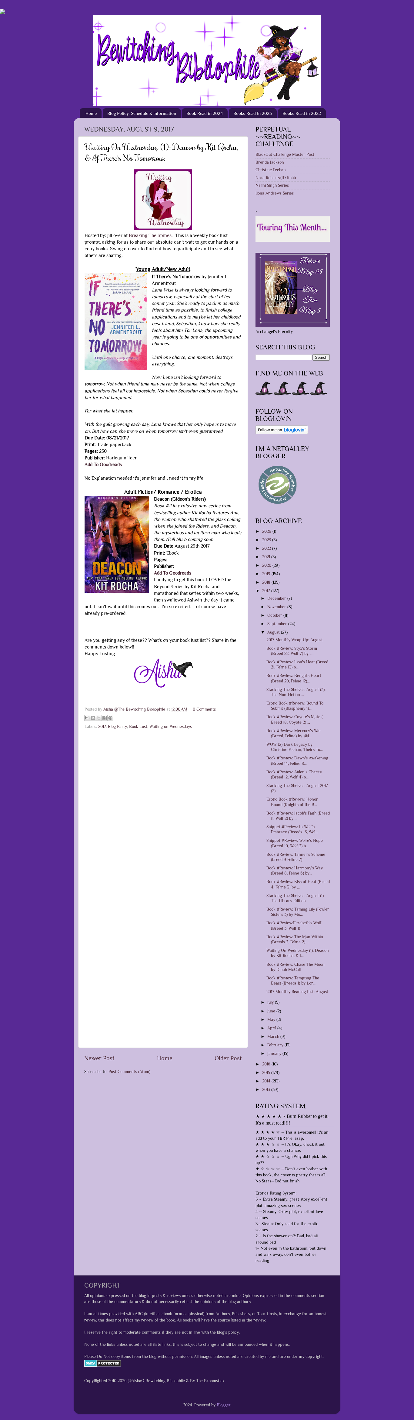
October (275, 615)
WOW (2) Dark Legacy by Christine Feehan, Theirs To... (294, 747)
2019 (267, 573)
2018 (267, 582)
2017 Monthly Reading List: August (297, 991)
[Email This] (87, 718)
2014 (267, 1080)
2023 (267, 539)
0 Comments (204, 709)
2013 (266, 1089)
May (271, 1019)
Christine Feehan (270, 169)
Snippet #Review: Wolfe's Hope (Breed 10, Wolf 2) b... (294, 843)
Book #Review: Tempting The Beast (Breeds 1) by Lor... (292, 980)
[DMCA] (102, 1365)
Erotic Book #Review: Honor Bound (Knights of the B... (292, 802)
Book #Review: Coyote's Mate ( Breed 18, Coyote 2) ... (294, 719)
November (277, 606)
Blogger (223, 1404)
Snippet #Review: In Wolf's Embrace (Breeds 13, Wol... (292, 829)
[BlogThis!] (93, 718)
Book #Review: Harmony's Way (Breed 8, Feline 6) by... (294, 870)
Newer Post (99, 1058)
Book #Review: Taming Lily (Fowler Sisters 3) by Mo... (297, 912)
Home (91, 113)
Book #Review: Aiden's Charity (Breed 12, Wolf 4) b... (294, 774)
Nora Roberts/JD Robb (275, 177)
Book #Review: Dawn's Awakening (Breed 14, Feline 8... (297, 760)
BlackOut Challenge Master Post (284, 154)
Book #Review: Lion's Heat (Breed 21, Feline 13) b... (297, 664)
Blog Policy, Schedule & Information (141, 113)
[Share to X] (99, 718)
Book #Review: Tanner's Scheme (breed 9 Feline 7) (295, 857)
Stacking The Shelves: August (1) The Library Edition (295, 898)
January (274, 1053)
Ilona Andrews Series (274, 193)
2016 (267, 1064)
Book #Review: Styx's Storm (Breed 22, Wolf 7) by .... (291, 651)
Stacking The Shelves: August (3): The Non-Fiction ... (296, 692)
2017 (102, 726)
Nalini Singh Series (272, 185)
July (271, 1002)
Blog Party (117, 726)
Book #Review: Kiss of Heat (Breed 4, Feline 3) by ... (298, 884)
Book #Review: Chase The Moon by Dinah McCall (295, 967)
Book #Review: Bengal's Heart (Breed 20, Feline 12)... (293, 678)
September (277, 623)
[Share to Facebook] (105, 718)
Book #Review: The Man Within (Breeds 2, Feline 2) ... (294, 939)
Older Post (228, 1058)
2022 (267, 548)
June (271, 1010)
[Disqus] (163, 809)
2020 (267, 565)
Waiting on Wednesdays (170, 726)
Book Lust (138, 726)
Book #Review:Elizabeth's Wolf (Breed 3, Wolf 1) (293, 925)
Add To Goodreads (103, 464)
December (277, 598)
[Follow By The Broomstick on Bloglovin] (281, 432)
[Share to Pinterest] (110, 718)
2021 (266, 556)
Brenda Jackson (269, 162)
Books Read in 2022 (301, 113)
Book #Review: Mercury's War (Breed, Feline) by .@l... (293, 733)
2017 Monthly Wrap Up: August (294, 639)
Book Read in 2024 (204, 113)
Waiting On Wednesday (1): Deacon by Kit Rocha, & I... (297, 953)
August (274, 632)
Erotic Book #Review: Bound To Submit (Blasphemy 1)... (294, 706)
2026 (267, 531)
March (273, 1036)
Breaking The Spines (150, 235)
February (276, 1044)
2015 (266, 1072)
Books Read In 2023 (252, 113)
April (272, 1027)
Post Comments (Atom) (129, 1071)
